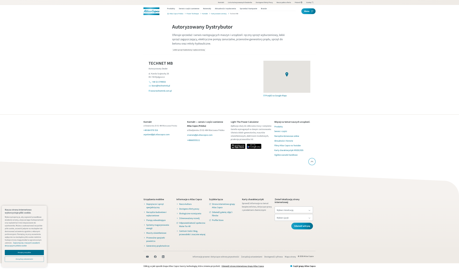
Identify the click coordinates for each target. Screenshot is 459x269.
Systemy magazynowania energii (157, 227)
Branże (264, 8)
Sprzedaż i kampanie (248, 8)
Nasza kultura (185, 204)
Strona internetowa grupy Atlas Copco (223, 206)
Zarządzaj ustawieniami (251, 256)
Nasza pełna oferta (284, 2)
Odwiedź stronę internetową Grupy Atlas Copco (242, 266)
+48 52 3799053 (159, 81)
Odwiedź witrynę (302, 226)
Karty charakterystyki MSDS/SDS (288, 150)
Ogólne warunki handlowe (286, 154)
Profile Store (217, 220)
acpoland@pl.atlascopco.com (156, 134)
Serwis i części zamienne (189, 8)
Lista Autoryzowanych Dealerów (240, 2)
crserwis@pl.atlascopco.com (200, 135)
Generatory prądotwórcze (157, 245)
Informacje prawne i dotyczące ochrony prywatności (216, 256)
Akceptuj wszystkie (24, 252)
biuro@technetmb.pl (161, 85)
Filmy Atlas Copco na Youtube (287, 145)
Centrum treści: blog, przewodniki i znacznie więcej (192, 233)
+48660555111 (193, 140)
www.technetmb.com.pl (161, 90)
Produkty (171, 8)
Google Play (254, 146)
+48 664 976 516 (150, 130)
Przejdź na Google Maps (276, 95)
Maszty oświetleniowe (156, 233)
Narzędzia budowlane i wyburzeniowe (156, 214)
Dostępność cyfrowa (273, 256)
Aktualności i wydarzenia (225, 8)
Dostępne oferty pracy (264, 2)
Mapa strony (290, 256)
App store (238, 146)
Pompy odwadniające (156, 220)
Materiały (207, 8)
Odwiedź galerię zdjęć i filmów (222, 214)
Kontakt (221, 2)
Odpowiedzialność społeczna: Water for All (192, 225)
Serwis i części (280, 131)
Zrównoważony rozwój (189, 218)
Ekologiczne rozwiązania (190, 213)
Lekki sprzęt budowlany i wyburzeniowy (189, 50)
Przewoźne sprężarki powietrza (155, 239)
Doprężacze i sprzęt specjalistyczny (155, 206)
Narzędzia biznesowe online (286, 136)
